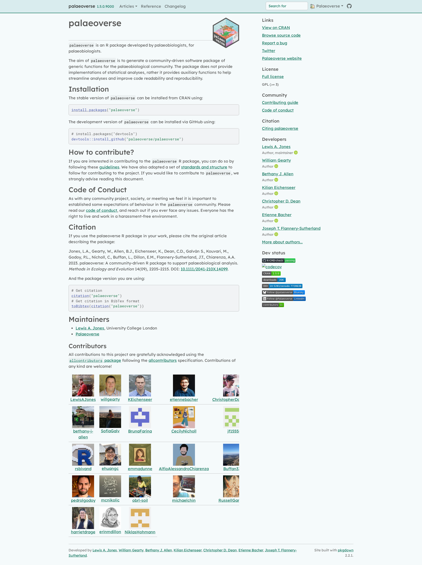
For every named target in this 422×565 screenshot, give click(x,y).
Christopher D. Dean (281, 201)
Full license (273, 76)
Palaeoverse (327, 6)
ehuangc (110, 468)
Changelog (175, 6)
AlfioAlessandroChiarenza (184, 468)
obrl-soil (140, 500)
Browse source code (281, 35)
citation (80, 295)
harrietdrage (83, 531)
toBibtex (80, 306)
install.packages (89, 109)
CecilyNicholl (183, 431)
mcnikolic (110, 500)
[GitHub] (349, 6)
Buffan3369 (234, 468)
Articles (126, 6)
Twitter (268, 50)
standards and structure (204, 167)
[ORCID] (296, 152)
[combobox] (287, 6)
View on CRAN (276, 27)
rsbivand (83, 468)
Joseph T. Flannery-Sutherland (291, 228)
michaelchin (184, 500)
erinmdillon (110, 531)
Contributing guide (280, 102)
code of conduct (101, 210)
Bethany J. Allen (277, 173)
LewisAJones (83, 399)
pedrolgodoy (83, 500)
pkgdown (345, 550)
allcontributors (163, 360)
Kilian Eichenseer (278, 187)
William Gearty (276, 160)
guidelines (109, 167)
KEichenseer (140, 399)
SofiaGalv (110, 430)
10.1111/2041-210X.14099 (204, 269)
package (95, 360)
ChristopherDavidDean (234, 399)
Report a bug (274, 42)
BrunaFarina (140, 431)
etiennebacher (184, 399)
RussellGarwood (234, 500)
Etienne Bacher (276, 214)
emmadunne (140, 468)
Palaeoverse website (282, 58)
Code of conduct (278, 110)
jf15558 (234, 431)
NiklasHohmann (140, 531)
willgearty (110, 399)
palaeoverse (82, 6)
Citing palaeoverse (280, 128)
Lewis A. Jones (90, 328)
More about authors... (282, 241)
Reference (151, 6)
